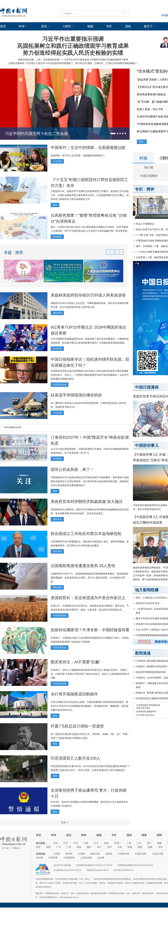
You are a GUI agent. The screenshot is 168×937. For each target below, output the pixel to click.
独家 (144, 835)
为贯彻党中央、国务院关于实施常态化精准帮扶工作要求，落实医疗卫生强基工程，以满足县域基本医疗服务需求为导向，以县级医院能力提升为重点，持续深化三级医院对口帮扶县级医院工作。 (90, 195)
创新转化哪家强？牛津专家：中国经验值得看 (90, 630)
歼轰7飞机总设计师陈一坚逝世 (77, 726)
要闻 (55, 205)
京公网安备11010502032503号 (67, 870)
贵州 (109, 847)
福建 (159, 843)
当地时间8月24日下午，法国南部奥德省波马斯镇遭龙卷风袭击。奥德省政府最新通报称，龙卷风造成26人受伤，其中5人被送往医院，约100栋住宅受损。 (89, 577)
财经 (83, 835)
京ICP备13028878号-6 (123, 870)
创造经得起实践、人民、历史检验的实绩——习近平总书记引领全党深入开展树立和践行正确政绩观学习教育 (73, 59)
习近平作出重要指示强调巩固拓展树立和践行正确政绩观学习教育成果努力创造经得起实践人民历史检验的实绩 (73, 46)
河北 (75, 843)
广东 (58, 847)
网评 (150, 189)
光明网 (39, 857)
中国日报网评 (149, 176)
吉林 (106, 843)
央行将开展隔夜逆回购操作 (74, 694)
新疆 (150, 847)
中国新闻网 (69, 857)
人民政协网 (86, 857)
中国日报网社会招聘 (12, 427)
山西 (86, 843)
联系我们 (17, 848)
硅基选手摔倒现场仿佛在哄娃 (76, 395)
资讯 (44, 26)
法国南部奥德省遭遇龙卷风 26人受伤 (83, 565)
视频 (90, 26)
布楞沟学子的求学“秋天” (148, 603)
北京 (55, 843)
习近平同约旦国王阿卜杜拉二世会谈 (36, 133)
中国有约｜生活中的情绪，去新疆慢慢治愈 (88, 147)
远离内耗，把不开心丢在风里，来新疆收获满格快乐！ (78, 155)
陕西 (140, 847)
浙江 (149, 843)
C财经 (67, 26)
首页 (3, 26)
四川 (99, 847)
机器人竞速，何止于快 (150, 109)
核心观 (148, 167)
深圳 (160, 847)
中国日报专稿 (59, 384)
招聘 (159, 835)
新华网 (68, 853)
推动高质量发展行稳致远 (151, 94)
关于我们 (6, 848)
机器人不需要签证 (145, 223)
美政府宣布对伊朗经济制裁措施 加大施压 (87, 501)
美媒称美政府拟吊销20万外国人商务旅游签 (88, 295)
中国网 (81, 853)
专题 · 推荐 (13, 252)
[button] (113, 133)
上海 (128, 843)
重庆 (89, 847)
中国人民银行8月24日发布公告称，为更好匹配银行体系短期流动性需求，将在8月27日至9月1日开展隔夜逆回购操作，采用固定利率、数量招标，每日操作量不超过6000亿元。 (89, 706)
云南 (119, 847)
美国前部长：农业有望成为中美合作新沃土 (88, 598)
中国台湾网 (157, 853)
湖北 (38, 847)
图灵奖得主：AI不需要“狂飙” (75, 662)
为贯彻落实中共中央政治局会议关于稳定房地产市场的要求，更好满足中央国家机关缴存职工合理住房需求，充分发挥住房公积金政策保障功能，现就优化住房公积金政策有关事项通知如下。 (90, 481)
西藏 (129, 847)
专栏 (109, 26)
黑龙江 (117, 843)
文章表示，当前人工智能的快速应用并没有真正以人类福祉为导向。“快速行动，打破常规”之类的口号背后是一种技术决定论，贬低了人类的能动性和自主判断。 (90, 674)
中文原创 (57, 161)
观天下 (148, 26)
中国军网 (53, 857)
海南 (79, 847)
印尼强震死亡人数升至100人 (75, 758)
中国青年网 (123, 853)
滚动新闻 (57, 236)
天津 (65, 843)
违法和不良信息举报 (62, 865)
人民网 (56, 853)
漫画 (128, 26)
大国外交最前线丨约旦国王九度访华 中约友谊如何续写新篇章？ (40, 63)
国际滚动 (57, 313)
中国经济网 (140, 853)
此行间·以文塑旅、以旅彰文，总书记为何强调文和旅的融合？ (106, 63)
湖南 (48, 847)
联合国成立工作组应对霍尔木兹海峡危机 (86, 533)
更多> (142, 141)
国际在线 (95, 853)
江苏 (139, 843)
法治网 (100, 857)
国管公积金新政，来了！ (72, 469)
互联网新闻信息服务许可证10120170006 (94, 865)
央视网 (108, 853)
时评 (22, 26)
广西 (68, 847)
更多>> (64, 822)
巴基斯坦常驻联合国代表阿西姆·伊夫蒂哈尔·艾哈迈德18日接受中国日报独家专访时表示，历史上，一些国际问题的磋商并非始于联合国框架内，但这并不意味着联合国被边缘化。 (90, 375)
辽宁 (96, 843)
